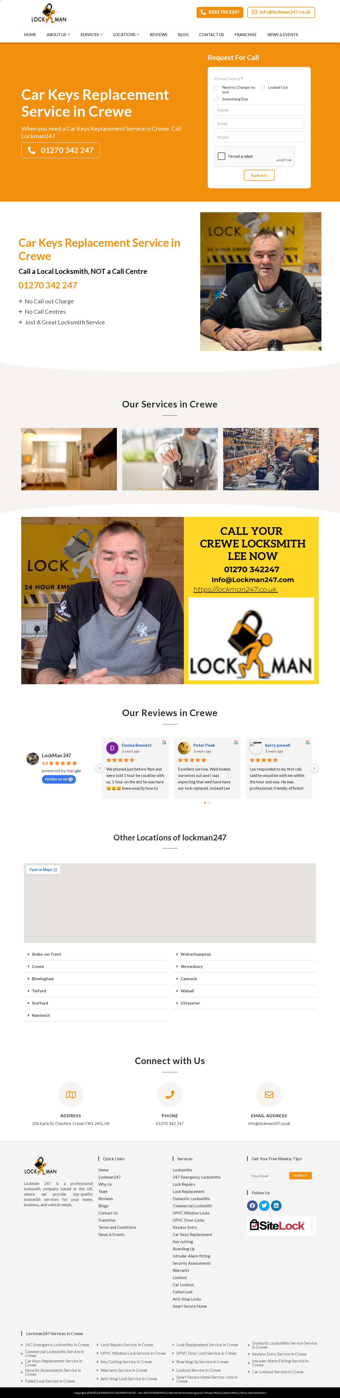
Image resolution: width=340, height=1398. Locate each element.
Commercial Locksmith (192, 1205)
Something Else (235, 99)
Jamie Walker (206, 744)
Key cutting (183, 1241)
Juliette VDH (277, 744)
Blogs (103, 1205)
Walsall (187, 990)
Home (30, 34)
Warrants (181, 1270)
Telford (39, 990)
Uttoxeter (190, 1003)
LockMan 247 (56, 755)
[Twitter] (264, 1205)
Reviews (158, 34)
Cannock (189, 978)
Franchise (246, 34)
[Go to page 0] (205, 803)
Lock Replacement (189, 1191)
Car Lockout (183, 1284)
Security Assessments (192, 1263)
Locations (124, 34)
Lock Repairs (184, 1184)
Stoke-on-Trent (46, 954)
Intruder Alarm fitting (191, 1255)
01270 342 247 (48, 285)
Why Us (105, 1184)
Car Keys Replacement (192, 1234)
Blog (183, 34)
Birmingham (43, 978)
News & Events (282, 34)
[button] (28, 459)
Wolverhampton (196, 954)
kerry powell (134, 744)
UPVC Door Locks (189, 1220)
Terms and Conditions (117, 1227)
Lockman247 (109, 1177)
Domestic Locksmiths (191, 1198)
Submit (259, 175)
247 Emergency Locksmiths (197, 1177)
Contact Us (211, 34)
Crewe (38, 966)
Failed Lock (183, 1291)
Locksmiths (182, 1169)
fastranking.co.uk (192, 1392)
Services (89, 34)
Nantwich (41, 1015)
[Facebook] (252, 1205)
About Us (56, 34)
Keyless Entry (185, 1227)
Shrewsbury (192, 966)
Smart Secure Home (190, 1306)
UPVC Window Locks (191, 1212)
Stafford (40, 1003)
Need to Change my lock (238, 89)
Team (103, 1191)
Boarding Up (184, 1248)
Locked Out (278, 87)
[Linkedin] (276, 1205)
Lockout (180, 1277)
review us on (56, 778)
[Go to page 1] (209, 803)
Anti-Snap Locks (187, 1299)
